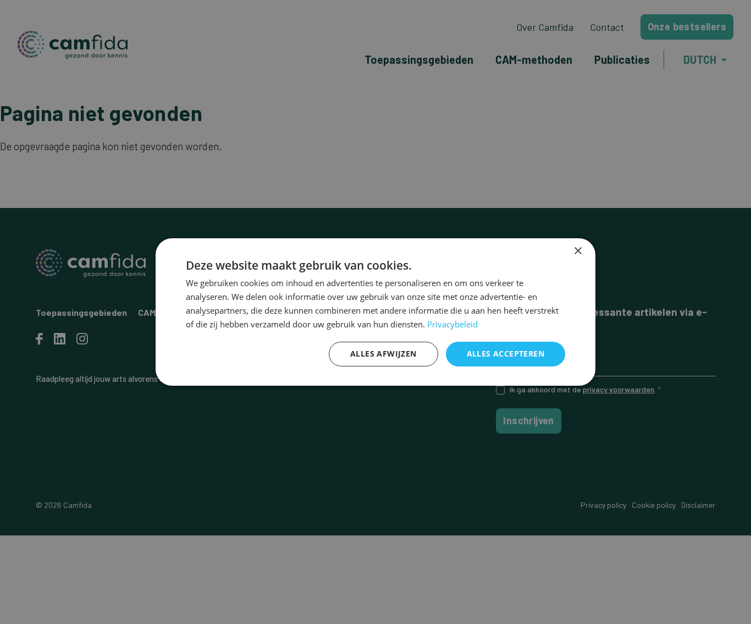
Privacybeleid (452, 324)
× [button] (577, 251)
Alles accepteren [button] (505, 353)
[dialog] (375, 312)
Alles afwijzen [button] (383, 353)
